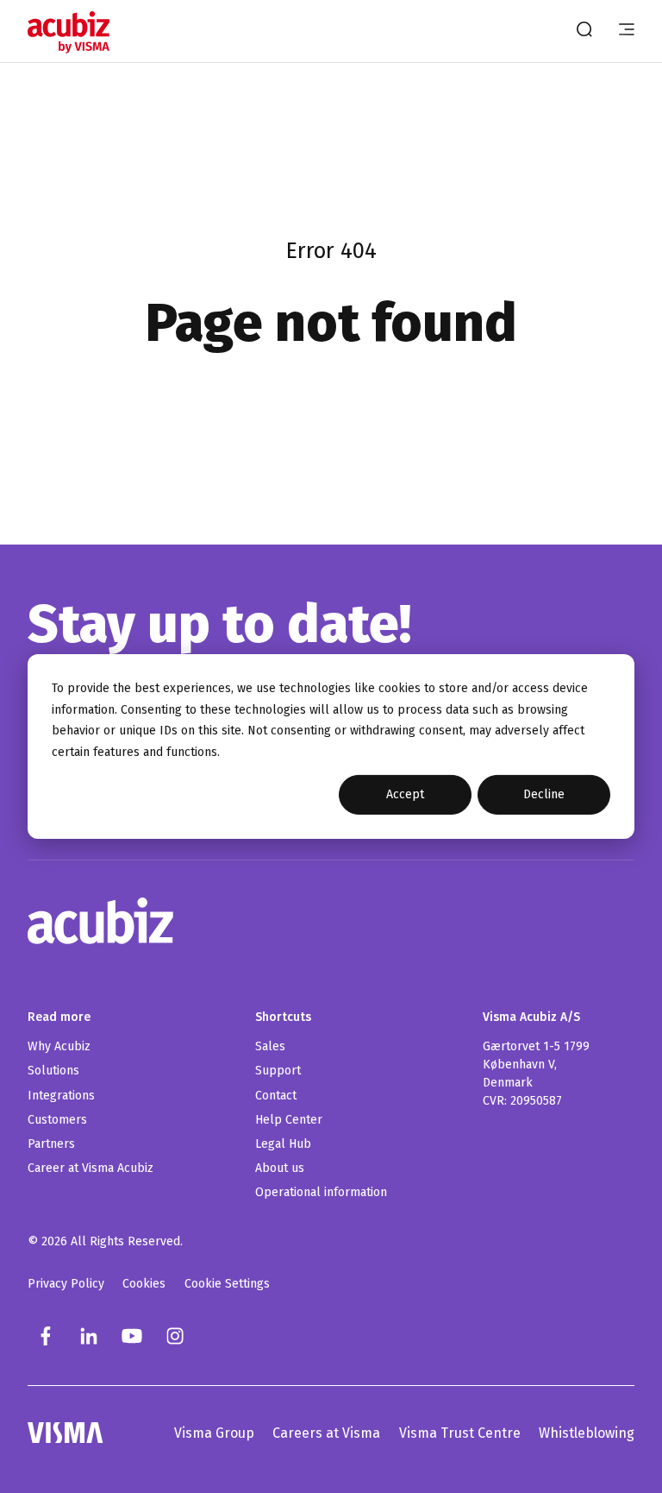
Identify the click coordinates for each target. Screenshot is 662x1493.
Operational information (321, 1192)
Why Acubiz (59, 1046)
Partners (51, 1144)
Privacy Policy (66, 1283)
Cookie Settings (227, 1283)
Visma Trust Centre (460, 1433)
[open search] (584, 31)
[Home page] (70, 32)
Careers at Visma (326, 1433)
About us (279, 1168)
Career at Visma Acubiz (90, 1168)
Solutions (53, 1070)
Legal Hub (283, 1144)
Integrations (61, 1095)
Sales (270, 1046)
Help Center (288, 1119)
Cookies (144, 1283)
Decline (544, 794)
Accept (405, 794)
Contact (276, 1095)
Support (278, 1070)
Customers (57, 1119)
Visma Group (214, 1433)
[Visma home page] (65, 1432)
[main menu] (626, 31)
